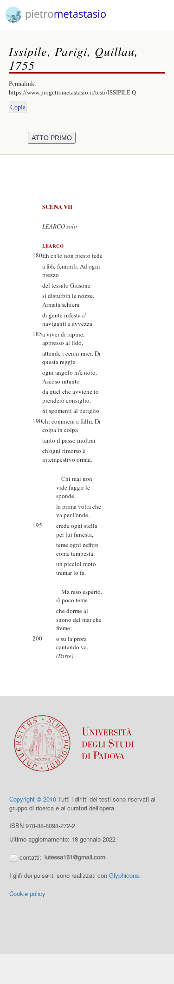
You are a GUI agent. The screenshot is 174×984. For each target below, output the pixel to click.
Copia (18, 107)
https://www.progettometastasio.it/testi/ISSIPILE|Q (72, 92)
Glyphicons (124, 875)
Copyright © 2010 (32, 799)
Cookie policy (27, 893)
